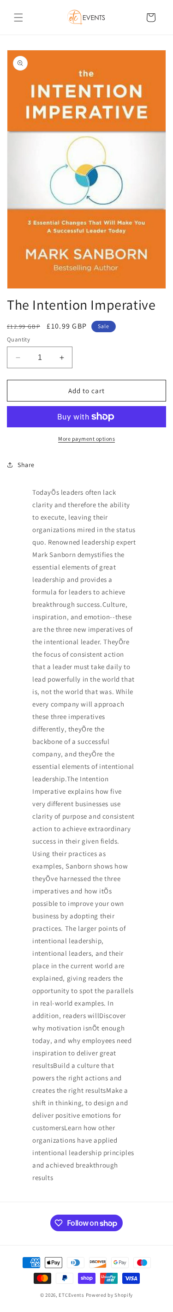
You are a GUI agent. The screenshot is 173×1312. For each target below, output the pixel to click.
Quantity (18, 339)
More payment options (86, 438)
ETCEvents (71, 1295)
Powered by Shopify (109, 1295)
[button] (18, 17)
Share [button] (26, 465)
